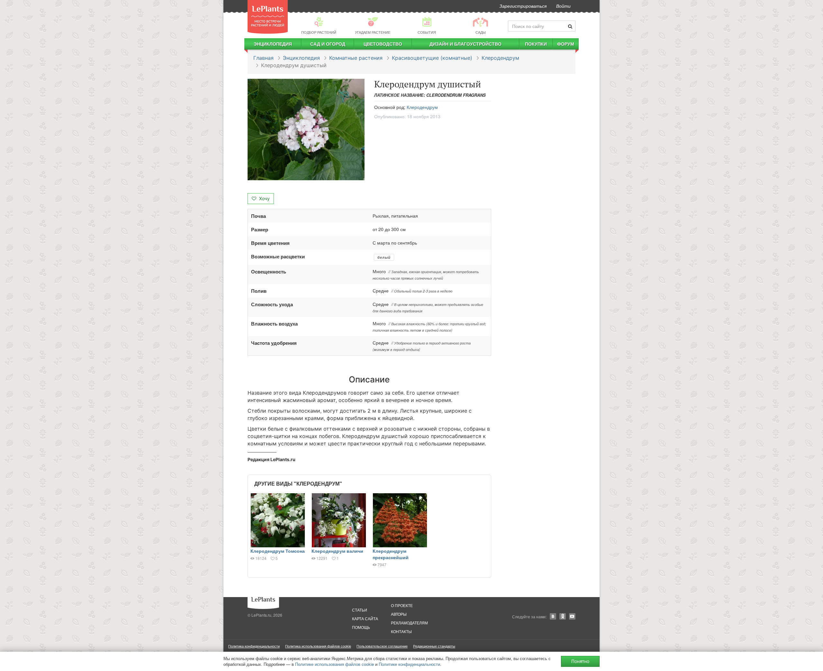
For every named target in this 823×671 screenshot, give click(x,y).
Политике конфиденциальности (409, 664)
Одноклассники (562, 616)
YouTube (572, 616)
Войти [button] (563, 6)
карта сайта (365, 618)
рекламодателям (409, 622)
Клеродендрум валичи (337, 551)
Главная (263, 58)
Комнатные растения (356, 58)
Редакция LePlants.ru (271, 459)
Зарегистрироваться (523, 6)
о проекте (402, 605)
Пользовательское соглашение (382, 646)
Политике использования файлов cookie (334, 664)
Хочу (264, 198)
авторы (399, 614)
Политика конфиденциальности (254, 646)
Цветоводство (383, 43)
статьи (359, 610)
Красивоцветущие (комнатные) (432, 58)
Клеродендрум (500, 58)
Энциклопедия (273, 43)
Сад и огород (327, 43)
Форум (565, 43)
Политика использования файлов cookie (318, 646)
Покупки (536, 43)
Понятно (580, 661)
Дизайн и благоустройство (466, 43)
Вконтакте (553, 616)
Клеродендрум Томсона (277, 551)
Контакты (401, 631)
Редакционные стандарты (434, 646)
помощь (361, 627)
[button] (306, 130)
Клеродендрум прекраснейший (391, 554)
